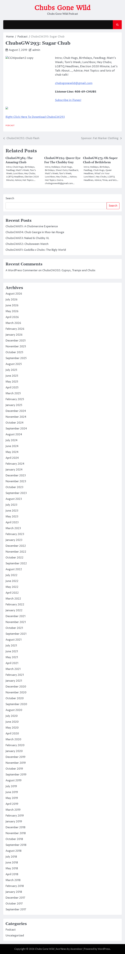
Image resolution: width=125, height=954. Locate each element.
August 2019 (13, 780)
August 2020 (14, 710)
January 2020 (14, 751)
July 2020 (12, 716)
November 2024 (16, 417)
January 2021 (14, 681)
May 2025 (12, 381)
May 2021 (12, 657)
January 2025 (14, 405)
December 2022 (16, 546)
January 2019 (14, 821)
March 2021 (13, 669)
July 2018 (11, 857)
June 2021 (12, 651)
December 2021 (15, 616)
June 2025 (12, 376)
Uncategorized (15, 935)
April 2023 (12, 522)
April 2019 (12, 804)
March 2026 (13, 323)
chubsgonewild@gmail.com (73, 83)
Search (10, 198)
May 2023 (12, 516)
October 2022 (14, 557)
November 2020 (16, 692)
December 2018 (15, 827)
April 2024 (12, 458)
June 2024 (12, 446)
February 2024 (15, 464)
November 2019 (16, 763)
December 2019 (15, 757)
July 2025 (11, 370)
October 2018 (14, 839)
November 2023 (16, 481)
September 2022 (16, 563)
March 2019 (13, 810)
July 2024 (11, 440)
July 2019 (11, 786)
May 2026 (12, 311)
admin (36, 50)
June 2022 (12, 581)
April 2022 (12, 593)
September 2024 (16, 428)
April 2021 (12, 663)
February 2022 (15, 604)
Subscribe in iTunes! (68, 100)
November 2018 (16, 833)
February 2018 (15, 886)
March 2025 (13, 393)
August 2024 (14, 434)
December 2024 (16, 411)
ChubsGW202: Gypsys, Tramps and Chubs (68, 270)
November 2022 (16, 552)
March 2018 (13, 880)
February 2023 (15, 534)
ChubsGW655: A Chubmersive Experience (32, 226)
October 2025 (14, 352)
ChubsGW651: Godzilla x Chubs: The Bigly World (36, 250)
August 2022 (14, 569)
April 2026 (12, 317)
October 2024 (14, 423)
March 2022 (13, 598)
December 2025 (16, 340)
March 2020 (13, 739)
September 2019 (16, 774)
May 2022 (12, 587)
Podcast (10, 125)
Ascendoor (76, 949)
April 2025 (12, 387)
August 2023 (14, 499)
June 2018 (12, 862)
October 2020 (15, 698)
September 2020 (16, 704)
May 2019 (12, 798)
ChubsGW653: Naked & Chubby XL (27, 238)
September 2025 (16, 358)
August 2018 (13, 851)
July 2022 (11, 575)
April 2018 (12, 874)
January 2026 (14, 335)
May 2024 (12, 452)
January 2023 (14, 540)
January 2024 (14, 469)
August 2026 (14, 294)
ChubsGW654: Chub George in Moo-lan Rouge (35, 232)
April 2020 (12, 733)
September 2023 (16, 493)
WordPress (104, 949)
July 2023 (11, 505)
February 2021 (15, 675)
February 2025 (15, 399)
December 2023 (16, 475)
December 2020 (16, 686)
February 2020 (15, 745)
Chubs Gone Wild (63, 7)
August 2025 (14, 364)
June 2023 (12, 511)
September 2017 (16, 909)
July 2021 (11, 645)
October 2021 (14, 628)
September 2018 (16, 845)
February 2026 (15, 329)
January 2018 (14, 892)
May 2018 (12, 868)
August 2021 (13, 640)
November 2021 (16, 622)
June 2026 (12, 305)
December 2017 (15, 898)
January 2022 (14, 610)
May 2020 (12, 728)
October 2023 (14, 487)
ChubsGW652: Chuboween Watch (27, 244)
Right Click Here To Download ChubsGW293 (35, 117)
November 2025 (16, 346)
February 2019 (15, 815)
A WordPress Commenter (22, 270)
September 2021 (16, 634)
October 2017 (14, 903)
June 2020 (12, 722)
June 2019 (12, 792)
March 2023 (13, 528)
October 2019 (14, 769)
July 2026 (11, 299)
